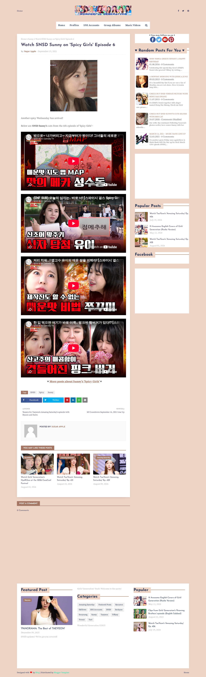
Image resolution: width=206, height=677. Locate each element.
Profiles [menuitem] (74, 25)
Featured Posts (104, 605)
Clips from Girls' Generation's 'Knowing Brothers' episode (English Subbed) (166, 612)
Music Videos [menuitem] (133, 25)
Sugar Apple (30, 51)
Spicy (41, 392)
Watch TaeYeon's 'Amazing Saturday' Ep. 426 (169, 215)
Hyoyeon (119, 605)
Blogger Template (61, 672)
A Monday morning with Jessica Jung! (168, 76)
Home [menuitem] (61, 25)
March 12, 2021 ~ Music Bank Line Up (167, 134)
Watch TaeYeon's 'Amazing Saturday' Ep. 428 (169, 240)
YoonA (82, 619)
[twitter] (183, 11)
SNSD (32, 392)
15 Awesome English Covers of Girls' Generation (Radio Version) (166, 228)
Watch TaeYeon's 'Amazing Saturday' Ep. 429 (106, 478)
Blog (37, 672)
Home (20, 11)
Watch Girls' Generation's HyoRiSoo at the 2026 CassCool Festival (36, 480)
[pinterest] (188, 11)
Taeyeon (104, 614)
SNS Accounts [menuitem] (91, 25)
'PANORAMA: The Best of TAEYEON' (43, 628)
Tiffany (115, 614)
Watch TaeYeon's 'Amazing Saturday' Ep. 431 (69, 478)
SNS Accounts (96, 609)
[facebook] (178, 11)
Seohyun (118, 609)
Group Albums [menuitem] (112, 25)
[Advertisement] (162, 176)
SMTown (82, 609)
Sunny (30, 39)
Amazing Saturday (86, 605)
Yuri (90, 619)
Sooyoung (83, 614)
